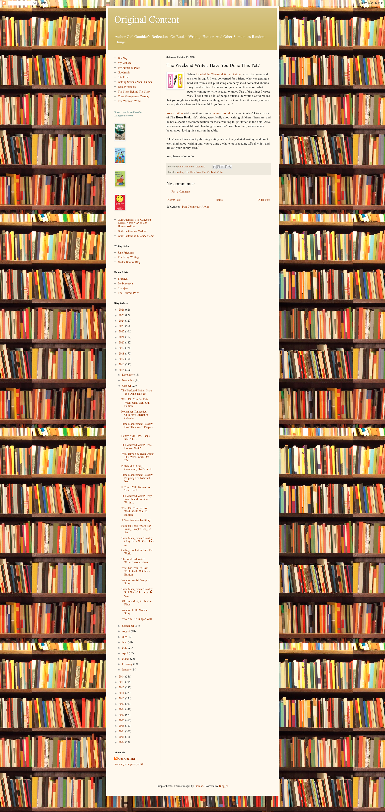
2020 (122, 342)
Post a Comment (180, 191)
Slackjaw (123, 288)
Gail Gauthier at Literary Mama (136, 236)
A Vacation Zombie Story (136, 520)
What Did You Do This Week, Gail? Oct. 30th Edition (135, 402)
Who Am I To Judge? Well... (137, 619)
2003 (122, 737)
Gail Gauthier (126, 759)
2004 (122, 731)
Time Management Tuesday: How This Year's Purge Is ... (137, 427)
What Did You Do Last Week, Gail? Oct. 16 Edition (134, 511)
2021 (122, 337)
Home (219, 200)
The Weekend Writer (212, 172)
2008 (122, 709)
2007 (122, 715)
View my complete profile (129, 764)
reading (180, 172)
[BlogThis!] (218, 167)
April (125, 653)
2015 (122, 370)
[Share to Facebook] (226, 167)
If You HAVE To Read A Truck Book (135, 488)
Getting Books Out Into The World (137, 551)
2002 (122, 742)
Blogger (223, 786)
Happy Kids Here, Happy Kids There (135, 437)
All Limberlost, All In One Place (136, 602)
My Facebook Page (129, 67)
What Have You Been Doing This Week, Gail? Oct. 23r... (137, 457)
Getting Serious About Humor (135, 82)
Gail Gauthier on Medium (132, 231)
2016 (122, 364)
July (125, 637)
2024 (122, 320)
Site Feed (123, 77)
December (128, 374)
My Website (124, 63)
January (127, 669)
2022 (122, 331)
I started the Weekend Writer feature (218, 74)
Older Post (264, 200)
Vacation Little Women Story (134, 611)
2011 (122, 693)
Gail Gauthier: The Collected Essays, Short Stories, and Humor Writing (134, 223)
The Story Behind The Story (134, 91)
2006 (122, 720)
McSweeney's (125, 283)
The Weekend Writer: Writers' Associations (134, 560)
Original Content (146, 18)
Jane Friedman (126, 252)
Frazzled (123, 278)
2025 (122, 315)
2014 (122, 676)
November (128, 380)
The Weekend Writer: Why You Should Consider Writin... (136, 499)
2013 (122, 682)
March (126, 658)
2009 (122, 704)
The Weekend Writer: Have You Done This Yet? (136, 392)
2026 (122, 309)
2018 (122, 353)
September (128, 626)
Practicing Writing (128, 257)
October (127, 385)
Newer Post (173, 200)
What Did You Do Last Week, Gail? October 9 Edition (135, 571)
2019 (122, 348)
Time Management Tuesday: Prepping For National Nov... (137, 478)
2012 (122, 687)
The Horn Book (193, 172)
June (125, 642)
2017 (122, 359)
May (125, 647)
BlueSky (123, 58)
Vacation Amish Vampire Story (135, 581)
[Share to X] (222, 167)
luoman (199, 786)
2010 (122, 698)
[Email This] (215, 167)
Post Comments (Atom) (195, 206)
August (126, 631)
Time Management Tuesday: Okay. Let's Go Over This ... (137, 541)
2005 (122, 725)
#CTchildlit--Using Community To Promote (136, 467)
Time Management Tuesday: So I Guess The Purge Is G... (137, 592)
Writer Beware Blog (129, 262)
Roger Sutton (174, 113)
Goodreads (124, 72)
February (127, 664)
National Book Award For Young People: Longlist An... (136, 529)
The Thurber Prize (128, 293)
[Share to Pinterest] (230, 167)
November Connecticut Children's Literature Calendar (134, 415)
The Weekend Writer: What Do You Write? (136, 446)
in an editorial (221, 113)
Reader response (127, 87)
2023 (122, 326)
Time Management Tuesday (133, 96)
